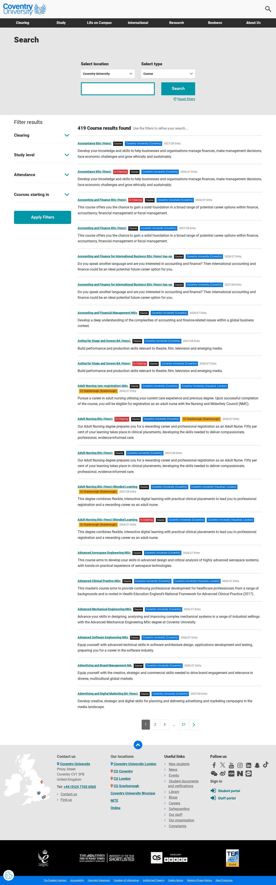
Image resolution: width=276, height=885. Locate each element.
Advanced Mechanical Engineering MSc (105, 609)
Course (148, 73)
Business (215, 23)
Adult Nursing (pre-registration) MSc (103, 386)
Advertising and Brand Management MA (105, 665)
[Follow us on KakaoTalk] (248, 774)
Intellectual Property (154, 880)
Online (116, 808)
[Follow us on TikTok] (266, 764)
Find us (66, 800)
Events (174, 775)
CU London (122, 779)
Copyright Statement (99, 880)
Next (195, 724)
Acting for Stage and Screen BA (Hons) (104, 340)
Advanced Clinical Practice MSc (99, 581)
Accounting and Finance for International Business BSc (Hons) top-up (125, 256)
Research (176, 23)
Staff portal (227, 798)
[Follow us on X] (223, 765)
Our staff (175, 815)
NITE (114, 801)
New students (179, 764)
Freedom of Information (126, 880)
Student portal (229, 791)
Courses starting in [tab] (31, 194)
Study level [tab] (24, 154)
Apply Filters (42, 217)
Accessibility (77, 880)
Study (61, 23)
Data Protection (224, 880)
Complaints (177, 826)
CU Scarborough (126, 786)
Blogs (173, 797)
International (138, 23)
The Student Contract (55, 880)
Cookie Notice (175, 880)
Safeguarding (179, 809)
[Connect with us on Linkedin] (248, 766)
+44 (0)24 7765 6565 (80, 787)
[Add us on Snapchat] (257, 766)
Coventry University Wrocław (133, 793)
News (173, 770)
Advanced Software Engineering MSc (103, 637)
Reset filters (186, 99)
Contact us (69, 794)
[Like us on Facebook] (214, 766)
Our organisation (181, 820)
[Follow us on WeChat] (214, 774)
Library (174, 792)
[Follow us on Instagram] (240, 766)
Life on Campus (99, 23)
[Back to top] (138, 745)
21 (184, 724)
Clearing (22, 23)
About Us (253, 23)
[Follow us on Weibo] (223, 774)
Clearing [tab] (21, 135)
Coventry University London (135, 764)
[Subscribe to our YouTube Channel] (231, 766)
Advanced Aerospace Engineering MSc (104, 552)
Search (178, 88)
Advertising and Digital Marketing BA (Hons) (108, 693)
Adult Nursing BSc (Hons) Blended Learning (108, 486)
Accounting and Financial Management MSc (108, 312)
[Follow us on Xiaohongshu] (231, 774)
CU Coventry (123, 771)
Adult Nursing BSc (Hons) (95, 419)
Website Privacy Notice (199, 880)
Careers (174, 803)
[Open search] (268, 9)
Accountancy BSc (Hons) (95, 143)
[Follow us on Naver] (240, 774)
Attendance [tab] (24, 174)
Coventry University (96, 73)
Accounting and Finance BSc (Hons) (102, 200)
